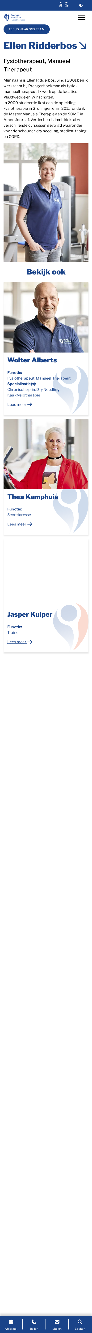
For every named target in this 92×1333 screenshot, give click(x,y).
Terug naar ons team (27, 29)
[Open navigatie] (81, 17)
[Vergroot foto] (46, 202)
